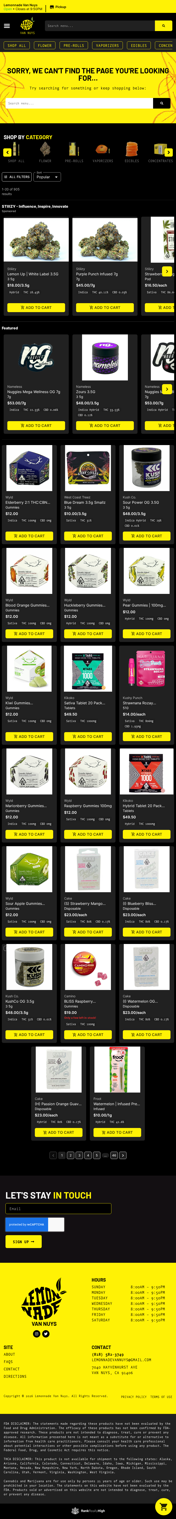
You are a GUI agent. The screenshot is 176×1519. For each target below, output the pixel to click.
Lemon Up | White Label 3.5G (32, 274)
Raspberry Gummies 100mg (88, 805)
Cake (68, 898)
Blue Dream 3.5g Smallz (85, 502)
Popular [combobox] (43, 177)
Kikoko (69, 698)
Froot (97, 1099)
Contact (12, 1368)
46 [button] (114, 1155)
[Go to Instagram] (36, 1334)
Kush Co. (129, 497)
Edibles (139, 45)
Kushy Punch (132, 698)
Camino (69, 996)
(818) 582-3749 (108, 1354)
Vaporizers (107, 45)
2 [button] (71, 1155)
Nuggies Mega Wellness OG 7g (33, 391)
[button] (36, 7)
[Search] (163, 25)
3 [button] (79, 1155)
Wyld (9, 497)
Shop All (17, 45)
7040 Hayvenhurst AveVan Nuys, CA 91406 (115, 1369)
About (9, 1354)
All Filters (19, 177)
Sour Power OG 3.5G (141, 502)
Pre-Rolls (73, 45)
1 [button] (62, 1155)
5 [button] (97, 1155)
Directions (15, 1376)
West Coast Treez (77, 497)
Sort (39, 172)
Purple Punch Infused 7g (97, 274)
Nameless (14, 386)
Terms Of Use (161, 1397)
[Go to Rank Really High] (88, 1510)
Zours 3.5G (85, 391)
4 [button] (88, 1155)
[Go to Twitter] (46, 1334)
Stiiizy (11, 269)
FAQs (8, 1361)
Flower (45, 45)
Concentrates (160, 160)
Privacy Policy (134, 1397)
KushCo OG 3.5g (20, 1001)
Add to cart (39, 307)
